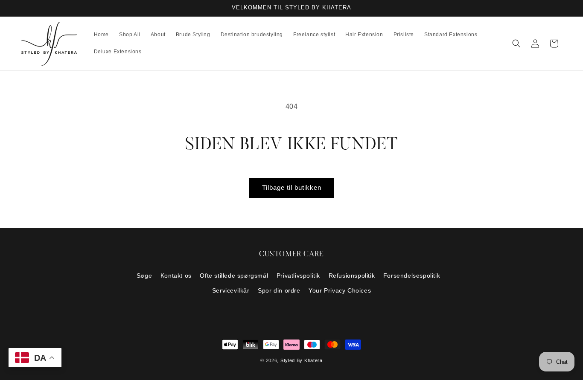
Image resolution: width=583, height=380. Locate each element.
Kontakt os (176, 275)
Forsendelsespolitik (411, 275)
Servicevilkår (231, 290)
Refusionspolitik (352, 275)
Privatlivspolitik (298, 275)
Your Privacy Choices (340, 290)
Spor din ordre (279, 290)
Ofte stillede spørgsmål (234, 275)
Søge (144, 275)
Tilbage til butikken (291, 187)
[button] (516, 43)
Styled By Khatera (301, 360)
